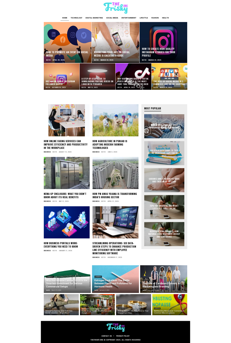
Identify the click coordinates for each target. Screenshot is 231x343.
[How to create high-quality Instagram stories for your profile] (163, 42)
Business (47, 152)
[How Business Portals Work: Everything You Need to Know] (67, 222)
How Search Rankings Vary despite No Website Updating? (164, 126)
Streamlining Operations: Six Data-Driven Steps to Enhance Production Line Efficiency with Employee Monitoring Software (114, 248)
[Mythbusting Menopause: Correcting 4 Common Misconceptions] (169, 304)
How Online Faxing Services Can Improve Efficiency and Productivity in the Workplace (65, 144)
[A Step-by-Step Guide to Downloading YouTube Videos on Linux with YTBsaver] (97, 76)
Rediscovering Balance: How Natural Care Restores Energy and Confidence (164, 234)
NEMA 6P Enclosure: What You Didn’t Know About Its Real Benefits (65, 195)
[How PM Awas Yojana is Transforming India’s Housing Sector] (115, 173)
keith (55, 152)
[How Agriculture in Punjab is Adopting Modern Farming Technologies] (115, 120)
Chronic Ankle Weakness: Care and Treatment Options (164, 180)
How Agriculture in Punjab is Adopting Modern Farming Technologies (110, 144)
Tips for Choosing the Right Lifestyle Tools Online (164, 207)
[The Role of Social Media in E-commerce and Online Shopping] (169, 76)
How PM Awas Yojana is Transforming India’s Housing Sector (115, 195)
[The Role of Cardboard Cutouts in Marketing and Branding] (163, 279)
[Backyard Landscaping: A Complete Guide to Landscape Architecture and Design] (97, 304)
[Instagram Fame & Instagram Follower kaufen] (62, 76)
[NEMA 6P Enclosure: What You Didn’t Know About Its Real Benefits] (67, 173)
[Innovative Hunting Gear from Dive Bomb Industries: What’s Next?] (61, 304)
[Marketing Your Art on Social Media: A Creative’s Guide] (115, 42)
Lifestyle (50, 276)
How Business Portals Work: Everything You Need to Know (61, 244)
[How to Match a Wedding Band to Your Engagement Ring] (133, 304)
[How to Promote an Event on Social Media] (67, 42)
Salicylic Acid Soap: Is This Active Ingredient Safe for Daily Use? (164, 153)
